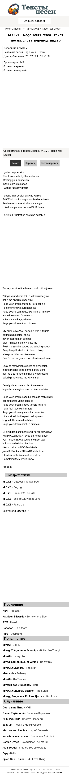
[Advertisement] (34, 110)
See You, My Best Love (26, 498)
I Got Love (51, 696)
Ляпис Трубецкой (14, 713)
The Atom (21, 628)
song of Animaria (37, 730)
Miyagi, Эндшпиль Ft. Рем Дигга (22, 696)
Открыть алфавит (34, 20)
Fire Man (31, 667)
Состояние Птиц (13, 707)
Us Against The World (35, 742)
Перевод (30, 163)
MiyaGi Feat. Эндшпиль (17, 684)
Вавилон (42, 690)
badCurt (7, 724)
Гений (13, 622)
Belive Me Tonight (50, 650)
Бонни (16, 644)
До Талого (19, 679)
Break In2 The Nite (24, 493)
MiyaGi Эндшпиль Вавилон (19, 690)
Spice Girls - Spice (14, 759)
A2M (5, 622)
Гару (5, 753)
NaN (5, 610)
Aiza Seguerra (11, 747)
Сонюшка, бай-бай (42, 736)
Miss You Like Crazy (34, 747)
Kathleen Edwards (13, 616)
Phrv (5, 633)
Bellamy (21, 673)
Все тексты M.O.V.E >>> (16, 510)
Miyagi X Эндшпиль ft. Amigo (20, 650)
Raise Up (18, 504)
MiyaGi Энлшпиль (13, 667)
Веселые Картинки (38, 713)
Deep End (16, 633)
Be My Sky (46, 662)
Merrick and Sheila (14, 730)
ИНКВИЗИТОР (11, 719)
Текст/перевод (50, 163)
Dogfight (18, 487)
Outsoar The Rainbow (26, 481)
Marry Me (8, 673)
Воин (36, 684)
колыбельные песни (15, 736)
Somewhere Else (36, 616)
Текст (15, 163)
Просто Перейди (32, 719)
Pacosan (8, 628)
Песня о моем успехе (27, 724)
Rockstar (15, 610)
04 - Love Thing (36, 759)
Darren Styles (11, 742)
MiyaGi (7, 644)
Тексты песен (13, 28)
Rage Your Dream (51, 28)
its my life (19, 656)
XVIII (28, 707)
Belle (13, 753)
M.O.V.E (35, 28)
